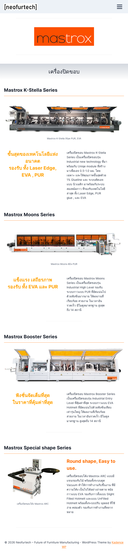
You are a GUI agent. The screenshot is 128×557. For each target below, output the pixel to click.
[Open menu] (119, 7)
